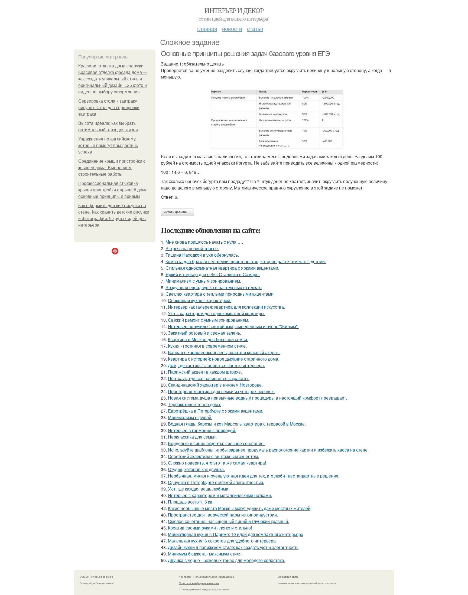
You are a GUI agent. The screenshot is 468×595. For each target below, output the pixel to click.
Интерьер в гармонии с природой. (202, 430)
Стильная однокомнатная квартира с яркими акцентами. (222, 268)
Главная (207, 28)
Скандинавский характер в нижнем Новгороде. (215, 385)
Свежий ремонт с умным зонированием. (208, 320)
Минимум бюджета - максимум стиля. (205, 554)
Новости (232, 28)
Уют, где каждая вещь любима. (198, 489)
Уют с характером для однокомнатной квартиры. (216, 313)
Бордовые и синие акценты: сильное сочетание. (216, 443)
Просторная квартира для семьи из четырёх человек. (221, 391)
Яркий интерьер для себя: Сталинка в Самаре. (212, 274)
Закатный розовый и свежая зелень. (204, 333)
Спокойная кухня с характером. (199, 300)
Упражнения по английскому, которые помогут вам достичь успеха (108, 145)
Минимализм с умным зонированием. (203, 281)
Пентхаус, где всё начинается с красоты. (208, 378)
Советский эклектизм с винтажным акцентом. (213, 456)
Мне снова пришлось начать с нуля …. (204, 242)
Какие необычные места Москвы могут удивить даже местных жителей (239, 508)
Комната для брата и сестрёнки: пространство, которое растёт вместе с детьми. (245, 261)
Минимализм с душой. (190, 417)
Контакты (185, 576)
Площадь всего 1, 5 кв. (190, 502)
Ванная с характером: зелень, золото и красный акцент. (224, 352)
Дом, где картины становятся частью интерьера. (216, 365)
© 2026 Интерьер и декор (96, 576)
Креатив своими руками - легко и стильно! (210, 528)
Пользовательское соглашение (213, 576)
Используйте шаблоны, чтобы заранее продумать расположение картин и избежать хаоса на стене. (268, 450)
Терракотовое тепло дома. (194, 404)
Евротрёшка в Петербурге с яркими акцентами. (215, 411)
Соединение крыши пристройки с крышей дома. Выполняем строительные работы (111, 167)
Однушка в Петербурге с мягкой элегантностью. (216, 482)
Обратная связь (288, 576)
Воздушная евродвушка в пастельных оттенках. (213, 287)
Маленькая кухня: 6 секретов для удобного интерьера (222, 541)
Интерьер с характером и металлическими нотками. (220, 495)
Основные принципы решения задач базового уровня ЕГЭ (245, 54)
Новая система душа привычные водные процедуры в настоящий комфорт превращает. (257, 398)
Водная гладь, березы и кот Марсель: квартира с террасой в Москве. (237, 424)
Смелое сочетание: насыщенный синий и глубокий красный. (228, 521)
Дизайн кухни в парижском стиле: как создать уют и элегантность (233, 547)
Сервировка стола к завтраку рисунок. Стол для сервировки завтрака (108, 107)
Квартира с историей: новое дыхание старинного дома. (223, 359)
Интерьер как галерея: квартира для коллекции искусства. (226, 307)
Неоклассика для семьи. (192, 437)
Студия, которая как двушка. (196, 469)
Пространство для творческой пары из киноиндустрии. (223, 515)
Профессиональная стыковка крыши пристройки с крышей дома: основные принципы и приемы (113, 190)
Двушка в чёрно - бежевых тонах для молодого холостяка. (226, 560)
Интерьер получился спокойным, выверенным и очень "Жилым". (233, 326)
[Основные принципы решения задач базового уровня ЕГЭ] (277, 119)
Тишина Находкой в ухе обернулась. (202, 255)
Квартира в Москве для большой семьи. (208, 339)
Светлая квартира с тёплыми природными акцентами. (220, 294)
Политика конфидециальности (199, 583)
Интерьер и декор (233, 10)
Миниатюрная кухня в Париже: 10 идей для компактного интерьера (235, 534)
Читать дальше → (177, 212)
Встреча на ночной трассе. (192, 248)
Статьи (255, 28)
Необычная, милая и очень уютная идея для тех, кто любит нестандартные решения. (253, 476)
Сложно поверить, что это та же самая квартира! (217, 463)
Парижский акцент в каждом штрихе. (205, 372)
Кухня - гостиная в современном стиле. (207, 346)
